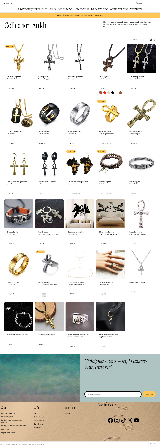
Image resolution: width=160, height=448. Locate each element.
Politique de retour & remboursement (14, 426)
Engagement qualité (8, 433)
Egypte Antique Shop (11, 444)
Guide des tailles (39, 417)
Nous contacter (39, 420)
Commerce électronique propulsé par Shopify (31, 444)
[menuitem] (29, 9)
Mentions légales (7, 417)
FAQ (35, 413)
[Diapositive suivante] (30, 58)
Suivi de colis (38, 424)
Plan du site (5, 429)
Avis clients (38, 427)
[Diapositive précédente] (7, 58)
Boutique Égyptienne (8, 413)
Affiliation (68, 413)
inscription (149, 394)
